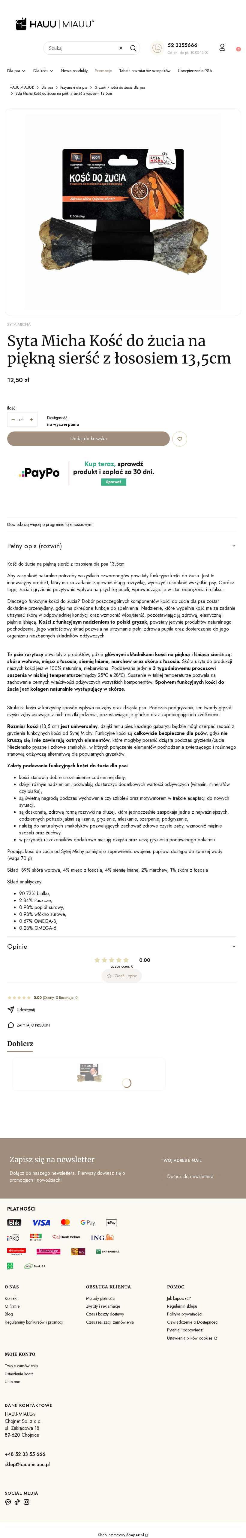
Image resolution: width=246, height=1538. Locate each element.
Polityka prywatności (184, 1314)
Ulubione (12, 1382)
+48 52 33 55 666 (25, 1454)
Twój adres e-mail (181, 1160)
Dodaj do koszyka (88, 438)
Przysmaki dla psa (74, 87)
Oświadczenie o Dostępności (192, 1322)
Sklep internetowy (121, 1535)
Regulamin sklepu (182, 1306)
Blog (9, 1314)
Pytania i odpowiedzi (185, 1330)
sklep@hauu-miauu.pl (27, 1464)
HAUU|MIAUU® (22, 87)
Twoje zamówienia (21, 1366)
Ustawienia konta (19, 1374)
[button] (133, 48)
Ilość (11, 408)
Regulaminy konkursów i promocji (34, 1322)
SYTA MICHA (19, 324)
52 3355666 (182, 45)
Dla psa (47, 87)
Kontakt (11, 1298)
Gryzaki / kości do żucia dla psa (120, 87)
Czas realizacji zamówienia (110, 1322)
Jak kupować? (179, 1298)
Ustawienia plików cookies (190, 1338)
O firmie (12, 1306)
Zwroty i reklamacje (103, 1306)
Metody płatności (101, 1298)
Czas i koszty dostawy (105, 1314)
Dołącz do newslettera (190, 1176)
